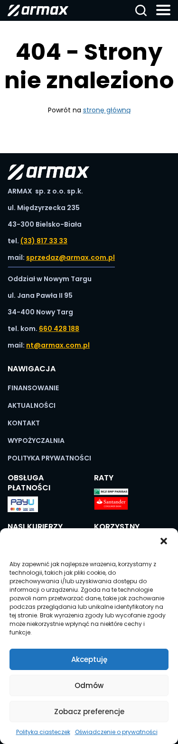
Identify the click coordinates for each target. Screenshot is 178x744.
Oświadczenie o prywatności (116, 732)
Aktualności (32, 405)
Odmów (89, 685)
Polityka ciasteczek (43, 732)
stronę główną (107, 110)
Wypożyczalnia (36, 440)
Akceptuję (89, 659)
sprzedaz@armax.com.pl (70, 257)
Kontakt (24, 423)
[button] (164, 540)
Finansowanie (33, 388)
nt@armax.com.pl (58, 345)
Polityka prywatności (49, 458)
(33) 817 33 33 (43, 241)
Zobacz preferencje (89, 711)
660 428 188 (59, 328)
